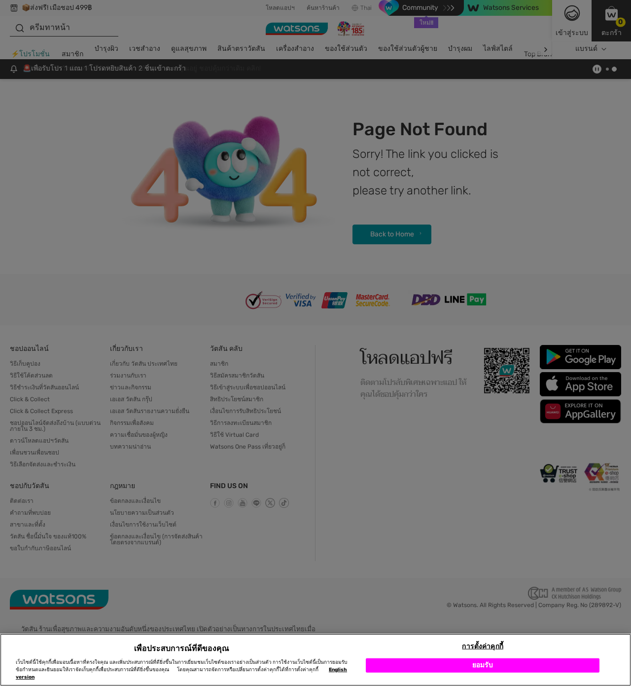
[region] (315, 660)
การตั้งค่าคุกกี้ (482, 646)
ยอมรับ (482, 665)
